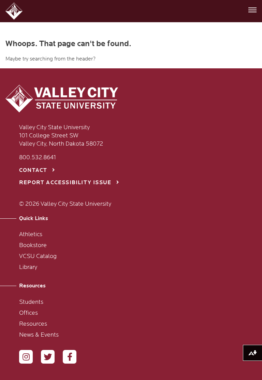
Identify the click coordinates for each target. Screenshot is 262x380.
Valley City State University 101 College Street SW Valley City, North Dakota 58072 (61, 135)
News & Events (39, 334)
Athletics (30, 234)
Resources (33, 324)
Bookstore (33, 245)
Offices (28, 313)
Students (31, 302)
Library (28, 267)
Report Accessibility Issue (65, 182)
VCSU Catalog (38, 256)
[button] (14, 11)
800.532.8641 (37, 157)
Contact (33, 170)
